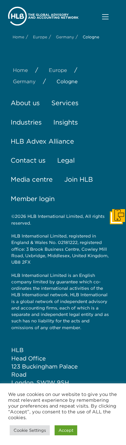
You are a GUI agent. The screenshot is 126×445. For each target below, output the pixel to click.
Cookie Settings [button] (30, 430)
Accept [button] (65, 430)
